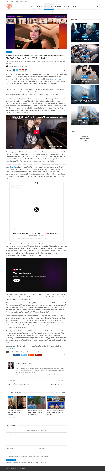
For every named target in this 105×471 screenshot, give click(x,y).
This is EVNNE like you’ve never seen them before (85, 80)
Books (40, 6)
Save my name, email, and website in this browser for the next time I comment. (28, 456)
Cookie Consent (85, 142)
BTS (7, 244)
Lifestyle (59, 6)
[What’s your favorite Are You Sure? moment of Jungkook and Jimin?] (56, 402)
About (17, 1)
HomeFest (27, 351)
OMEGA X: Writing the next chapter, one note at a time (85, 59)
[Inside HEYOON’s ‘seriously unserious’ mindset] (85, 115)
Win (76, 6)
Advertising (85, 136)
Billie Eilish (10, 99)
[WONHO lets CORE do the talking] (85, 33)
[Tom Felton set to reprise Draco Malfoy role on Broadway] (17, 402)
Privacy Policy (85, 140)
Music (32, 6)
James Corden (57, 79)
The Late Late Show (42, 351)
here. (13, 348)
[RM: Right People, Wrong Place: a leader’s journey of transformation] (36, 402)
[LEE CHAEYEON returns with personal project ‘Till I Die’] (85, 95)
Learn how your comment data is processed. (35, 462)
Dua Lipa (13, 167)
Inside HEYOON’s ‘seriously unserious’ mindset (85, 121)
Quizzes (68, 6)
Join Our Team (23, 1)
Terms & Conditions (85, 138)
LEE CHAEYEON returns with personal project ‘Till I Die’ (85, 101)
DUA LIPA (29, 238)
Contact (12, 1)
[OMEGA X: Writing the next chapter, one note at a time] (85, 53)
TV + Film (49, 6)
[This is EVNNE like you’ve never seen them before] (85, 74)
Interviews (85, 36)
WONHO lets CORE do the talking (85, 40)
